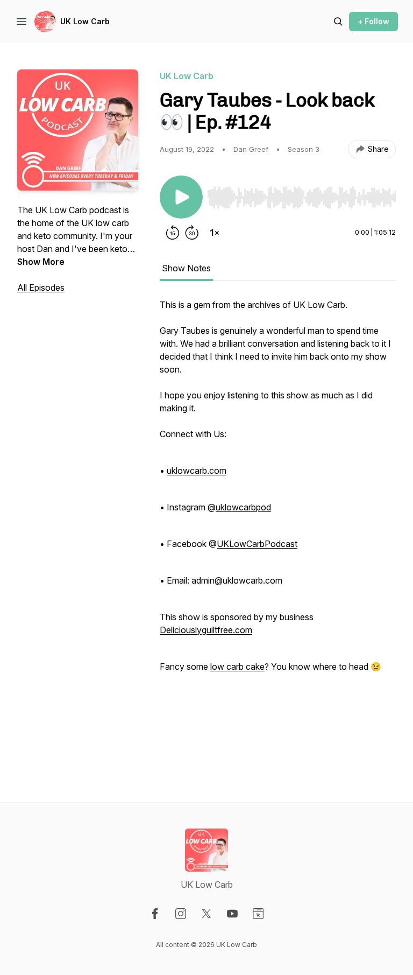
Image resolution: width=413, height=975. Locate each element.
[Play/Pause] (181, 197)
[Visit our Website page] (258, 913)
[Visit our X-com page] (206, 913)
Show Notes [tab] (186, 268)
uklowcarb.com (196, 470)
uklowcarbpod (243, 507)
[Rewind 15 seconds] (172, 232)
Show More (41, 261)
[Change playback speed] (214, 232)
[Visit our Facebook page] (154, 913)
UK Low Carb (85, 21)
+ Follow (373, 21)
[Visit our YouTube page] (232, 913)
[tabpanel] (278, 528)
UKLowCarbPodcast (257, 543)
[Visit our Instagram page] (180, 913)
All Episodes (41, 287)
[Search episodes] (338, 21)
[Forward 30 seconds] (192, 232)
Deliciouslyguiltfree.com (206, 630)
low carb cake (237, 666)
